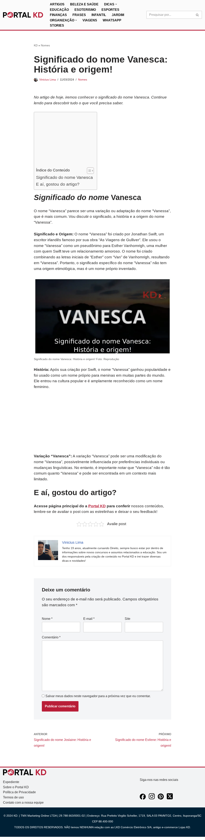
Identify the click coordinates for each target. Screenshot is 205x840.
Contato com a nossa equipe (23, 802)
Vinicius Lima (47, 79)
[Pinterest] (161, 798)
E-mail (88, 618)
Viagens (89, 20)
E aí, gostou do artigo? (57, 184)
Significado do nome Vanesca (64, 177)
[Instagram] (152, 798)
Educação (59, 9)
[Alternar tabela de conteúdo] (88, 170)
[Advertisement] (64, 141)
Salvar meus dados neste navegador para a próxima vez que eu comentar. (98, 696)
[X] (170, 798)
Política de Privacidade (19, 792)
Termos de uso (13, 797)
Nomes (45, 45)
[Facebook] (143, 798)
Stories (57, 25)
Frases (79, 15)
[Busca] (197, 15)
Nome (47, 618)
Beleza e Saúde (84, 4)
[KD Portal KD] (23, 15)
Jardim (118, 15)
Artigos (57, 4)
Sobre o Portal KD (16, 787)
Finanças (58, 15)
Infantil (98, 15)
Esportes (110, 9)
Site (127, 618)
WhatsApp (112, 20)
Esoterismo (85, 9)
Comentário (51, 637)
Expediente (11, 782)
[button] (116, 4)
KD (36, 45)
